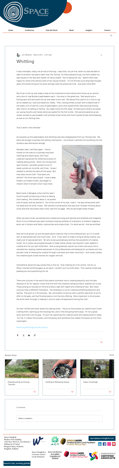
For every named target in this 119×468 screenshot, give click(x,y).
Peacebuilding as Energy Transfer (19, 383)
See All (111, 355)
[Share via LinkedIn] (29, 335)
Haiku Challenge (90, 382)
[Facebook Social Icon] (104, 444)
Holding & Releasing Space (57, 382)
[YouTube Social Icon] (114, 444)
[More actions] (101, 55)
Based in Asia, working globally (17, 463)
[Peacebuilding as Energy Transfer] (22, 368)
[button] (111, 35)
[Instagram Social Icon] (109, 444)
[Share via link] (35, 335)
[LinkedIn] (100, 444)
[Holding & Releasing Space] (59, 368)
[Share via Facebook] (18, 335)
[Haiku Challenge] (97, 368)
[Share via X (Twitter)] (23, 335)
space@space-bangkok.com (102, 438)
